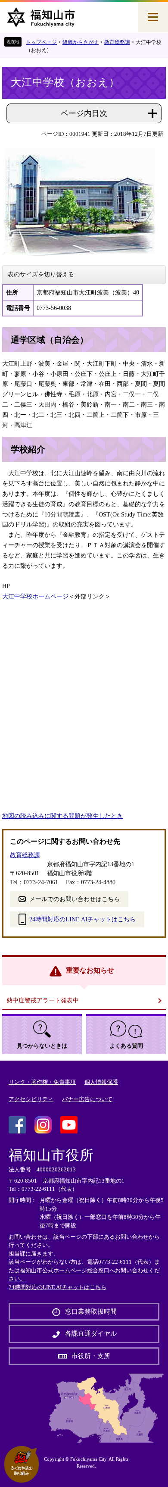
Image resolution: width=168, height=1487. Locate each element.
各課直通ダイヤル (91, 1333)
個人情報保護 (101, 1082)
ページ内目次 (84, 113)
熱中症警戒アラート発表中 (42, 1000)
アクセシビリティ (31, 1099)
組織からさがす (80, 42)
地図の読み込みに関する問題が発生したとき (62, 816)
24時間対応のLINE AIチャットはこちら (82, 919)
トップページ (41, 42)
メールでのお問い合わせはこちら (74, 899)
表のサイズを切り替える (41, 274)
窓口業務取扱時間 (91, 1311)
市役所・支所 (91, 1355)
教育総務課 (117, 42)
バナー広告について (87, 1099)
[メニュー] (153, 17)
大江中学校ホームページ (35, 596)
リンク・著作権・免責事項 (42, 1082)
